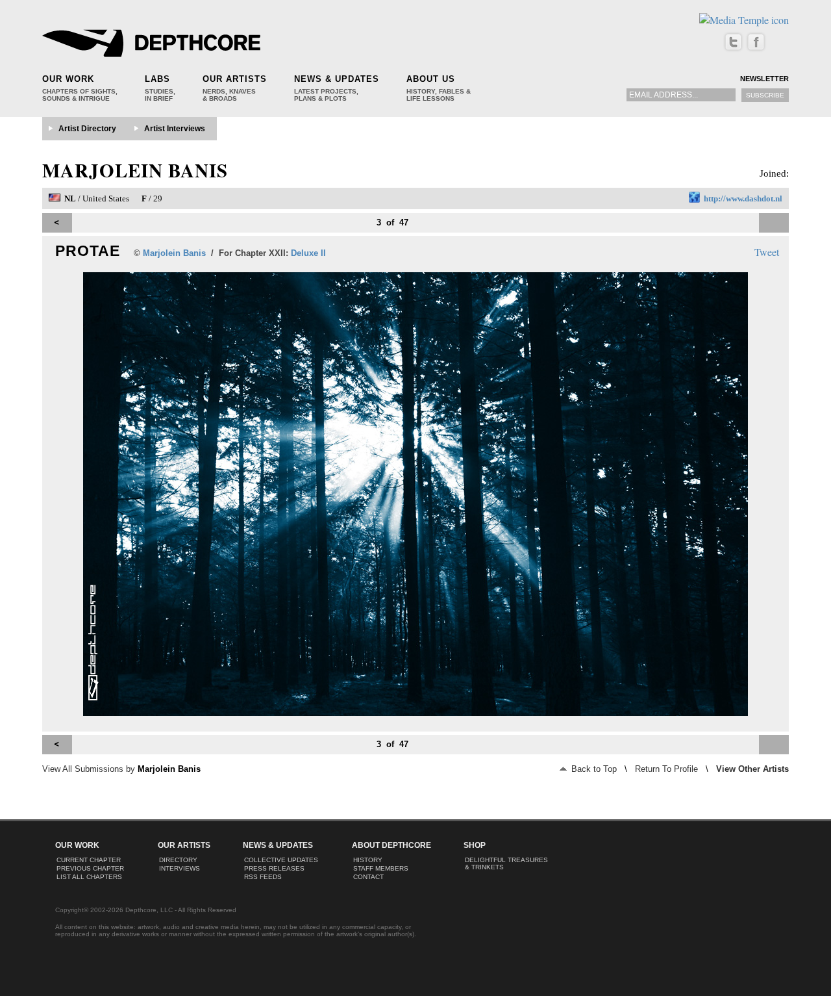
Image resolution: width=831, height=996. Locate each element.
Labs (157, 79)
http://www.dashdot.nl (743, 198)
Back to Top (593, 769)
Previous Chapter (90, 868)
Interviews (179, 868)
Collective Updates (281, 859)
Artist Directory (87, 128)
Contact (368, 876)
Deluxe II (308, 253)
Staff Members (380, 868)
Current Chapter (88, 859)
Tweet (766, 252)
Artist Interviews (174, 128)
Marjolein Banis (135, 170)
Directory (178, 859)
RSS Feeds (263, 876)
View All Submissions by (121, 769)
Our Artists (235, 79)
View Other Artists (752, 769)
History (367, 859)
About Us (430, 79)
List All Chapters (89, 876)
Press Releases (274, 868)
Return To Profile (666, 769)
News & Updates (336, 79)
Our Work (68, 79)
